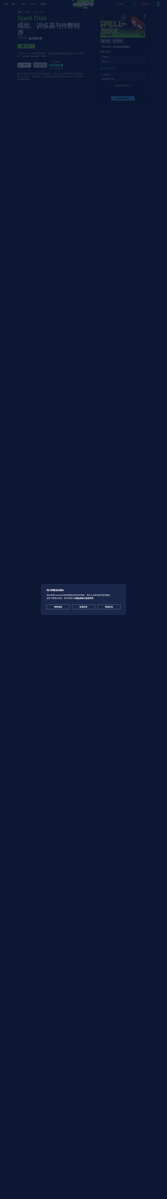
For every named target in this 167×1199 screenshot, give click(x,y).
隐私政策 (80, 598)
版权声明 (89, 598)
